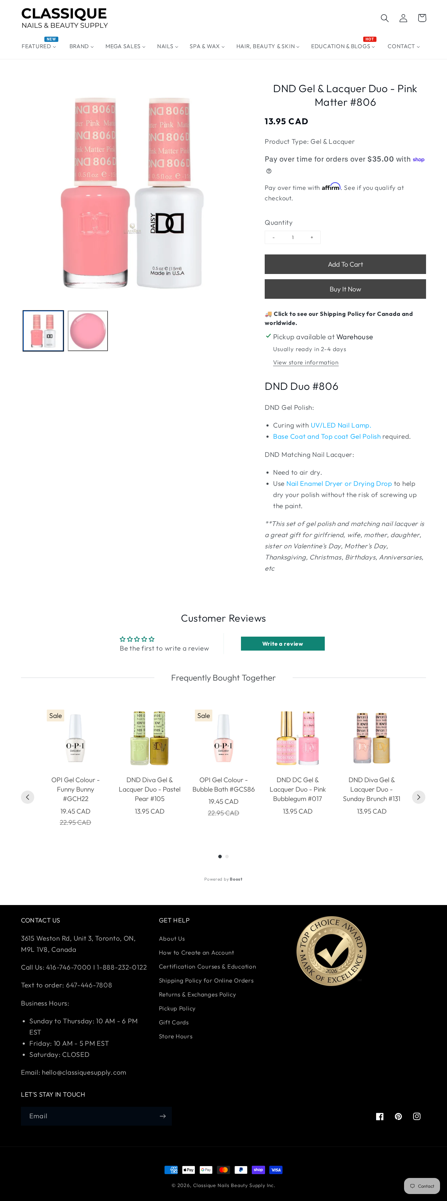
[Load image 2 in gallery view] (88, 331)
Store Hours (176, 1036)
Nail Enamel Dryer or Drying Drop (339, 483)
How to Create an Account (196, 952)
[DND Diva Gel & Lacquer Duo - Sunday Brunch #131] (371, 738)
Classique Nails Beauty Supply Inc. (234, 1185)
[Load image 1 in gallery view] (43, 331)
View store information (306, 362)
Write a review (282, 643)
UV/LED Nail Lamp (340, 425)
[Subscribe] (162, 1116)
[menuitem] (40, 46)
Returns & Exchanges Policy (197, 994)
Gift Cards (174, 1022)
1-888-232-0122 (121, 967)
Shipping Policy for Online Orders (206, 980)
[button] (385, 18)
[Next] (418, 797)
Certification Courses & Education (207, 966)
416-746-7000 (68, 967)
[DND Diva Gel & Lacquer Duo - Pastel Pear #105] (149, 738)
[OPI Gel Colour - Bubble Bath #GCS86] (223, 738)
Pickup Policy (177, 1008)
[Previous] (27, 797)
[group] (75, 767)
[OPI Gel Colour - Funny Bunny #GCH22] (75, 738)
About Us (172, 938)
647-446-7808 (89, 985)
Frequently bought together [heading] (223, 677)
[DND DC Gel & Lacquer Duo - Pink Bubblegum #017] (297, 738)
